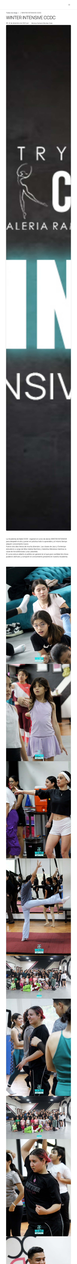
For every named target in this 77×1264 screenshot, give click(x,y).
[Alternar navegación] (69, 5)
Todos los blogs (11, 13)
